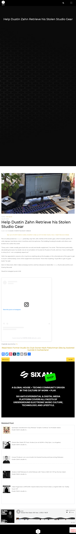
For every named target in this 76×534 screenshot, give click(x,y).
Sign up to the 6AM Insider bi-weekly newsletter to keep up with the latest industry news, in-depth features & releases (38, 234)
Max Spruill (9, 216)
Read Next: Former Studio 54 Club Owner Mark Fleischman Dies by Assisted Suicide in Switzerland (38, 349)
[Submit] (63, 3)
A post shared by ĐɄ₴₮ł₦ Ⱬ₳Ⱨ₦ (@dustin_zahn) (26, 338)
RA (17, 344)
